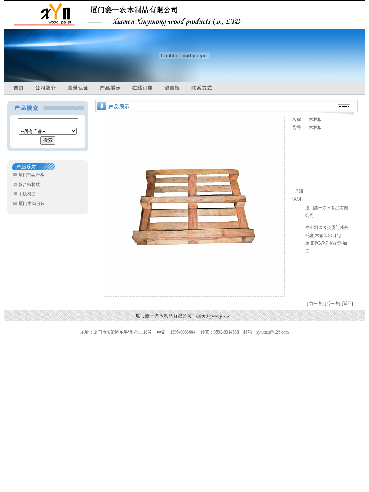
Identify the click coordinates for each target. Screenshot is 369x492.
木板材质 (27, 193)
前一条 (315, 303)
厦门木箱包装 (32, 203)
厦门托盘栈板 (32, 174)
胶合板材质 (29, 184)
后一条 (333, 303)
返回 (347, 303)
